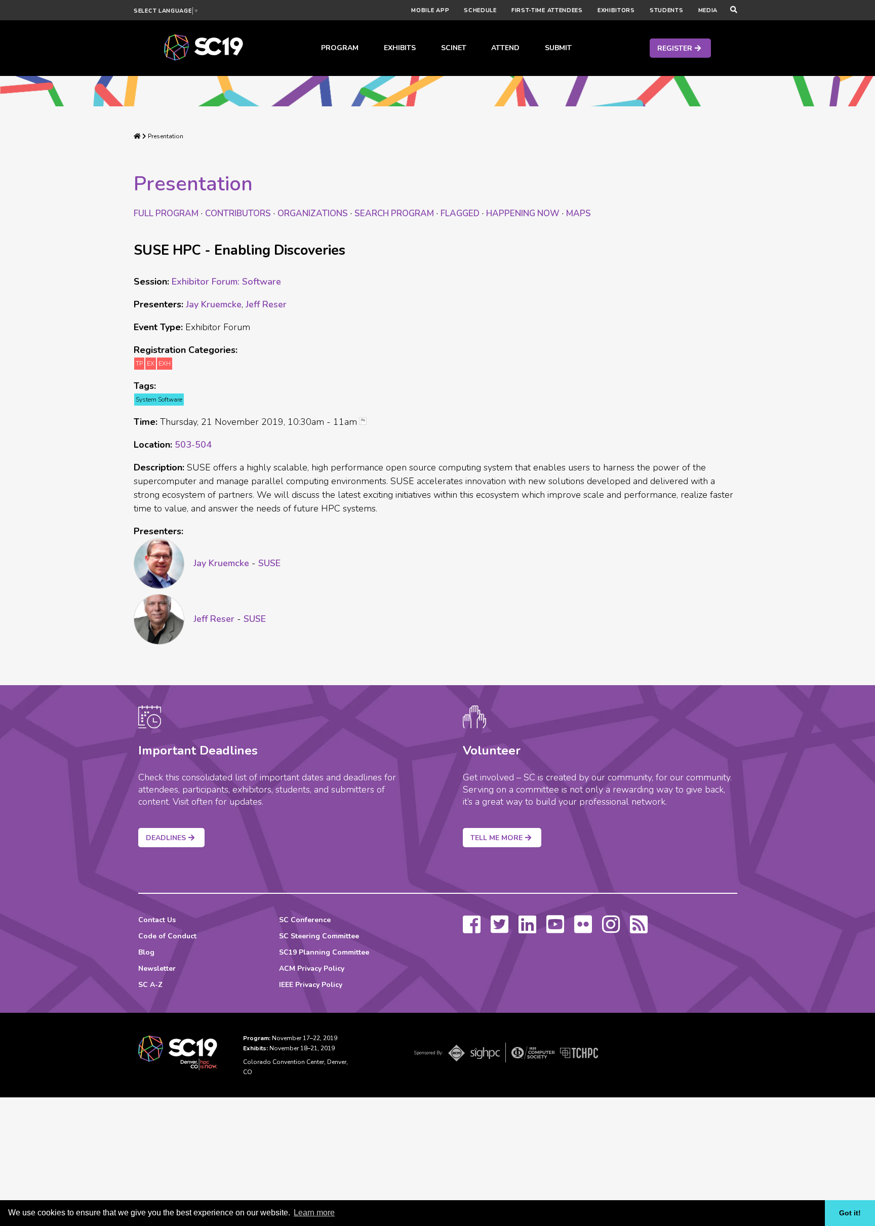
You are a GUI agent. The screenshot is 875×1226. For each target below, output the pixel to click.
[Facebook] (472, 929)
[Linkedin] (527, 929)
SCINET (453, 48)
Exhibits (400, 48)
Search (394, 213)
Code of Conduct (167, 936)
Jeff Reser (266, 304)
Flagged (460, 213)
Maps (578, 213)
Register (674, 48)
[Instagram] (611, 929)
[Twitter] (499, 929)
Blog (146, 952)
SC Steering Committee (319, 936)
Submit (558, 48)
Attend (505, 48)
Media (708, 10)
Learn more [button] (314, 1212)
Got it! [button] (850, 1213)
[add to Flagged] (366, 422)
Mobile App (430, 10)
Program (340, 48)
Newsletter (157, 968)
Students (667, 10)
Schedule (480, 10)
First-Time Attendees (547, 10)
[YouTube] (555, 929)
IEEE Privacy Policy (310, 985)
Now (523, 213)
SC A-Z (150, 985)
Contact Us (157, 920)
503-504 (193, 445)
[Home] (137, 136)
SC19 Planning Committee (324, 952)
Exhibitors (616, 10)
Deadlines (166, 838)
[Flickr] (583, 929)
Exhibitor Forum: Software (226, 281)
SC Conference (305, 920)
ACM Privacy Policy (311, 968)
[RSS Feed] (639, 929)
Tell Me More (496, 838)
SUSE (269, 563)
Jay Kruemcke (214, 304)
